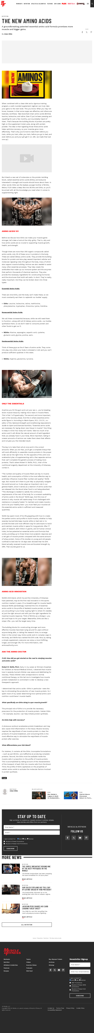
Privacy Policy (70, 1008)
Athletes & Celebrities (38, 3)
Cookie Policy (80, 1008)
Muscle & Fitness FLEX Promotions (16, 843)
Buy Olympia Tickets (55, 959)
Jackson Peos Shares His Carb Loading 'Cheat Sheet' (35, 907)
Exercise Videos (31, 965)
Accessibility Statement (55, 1010)
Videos (28, 962)
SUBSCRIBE (11, 848)
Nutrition (27, 3)
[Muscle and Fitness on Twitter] (74, 838)
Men (25, 839)
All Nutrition (26, 925)
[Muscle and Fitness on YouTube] (80, 838)
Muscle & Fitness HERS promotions (79, 985)
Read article (27, 879)
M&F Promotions (77, 982)
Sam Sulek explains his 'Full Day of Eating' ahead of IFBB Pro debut (36, 888)
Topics (28, 959)
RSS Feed (29, 971)
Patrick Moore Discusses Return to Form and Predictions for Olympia (85, 797)
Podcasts (29, 968)
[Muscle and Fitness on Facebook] (67, 838)
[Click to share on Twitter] (87, 32)
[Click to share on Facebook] (82, 32)
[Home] (3, 6)
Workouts (19, 3)
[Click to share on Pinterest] (91, 32)
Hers (71, 3)
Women (31, 839)
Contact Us (51, 1008)
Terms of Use (60, 1008)
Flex (64, 3)
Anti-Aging (57, 3)
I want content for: (10, 839)
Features (50, 3)
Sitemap (51, 965)
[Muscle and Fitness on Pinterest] (86, 838)
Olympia (80, 4)
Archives (51, 962)
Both (20, 839)
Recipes (6, 971)
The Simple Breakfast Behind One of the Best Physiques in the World (36, 868)
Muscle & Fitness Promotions (15, 841)
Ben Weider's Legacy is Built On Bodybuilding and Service (54, 797)
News (49, 792)
